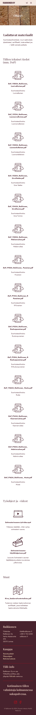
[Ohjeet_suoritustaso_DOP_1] (18, 68)
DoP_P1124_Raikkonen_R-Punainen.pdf (18, 297)
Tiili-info (12, 676)
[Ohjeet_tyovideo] (18, 507)
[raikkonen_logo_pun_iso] (9, 1)
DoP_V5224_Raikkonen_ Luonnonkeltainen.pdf (18, 146)
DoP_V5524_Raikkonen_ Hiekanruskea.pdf (18, 238)
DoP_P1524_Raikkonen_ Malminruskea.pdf (18, 448)
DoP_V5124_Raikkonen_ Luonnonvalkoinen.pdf (18, 115)
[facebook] (20, 702)
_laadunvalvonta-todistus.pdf (20, 598)
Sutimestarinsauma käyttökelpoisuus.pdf (18, 551)
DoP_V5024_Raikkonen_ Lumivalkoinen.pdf (18, 85)
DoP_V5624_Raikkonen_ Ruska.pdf (18, 388)
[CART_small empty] (27, 2)
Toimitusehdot (8, 654)
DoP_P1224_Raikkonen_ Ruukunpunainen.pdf (18, 327)
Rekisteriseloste (9, 659)
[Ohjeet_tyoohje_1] (18, 535)
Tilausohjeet (7, 656)
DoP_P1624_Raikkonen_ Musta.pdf (18, 477)
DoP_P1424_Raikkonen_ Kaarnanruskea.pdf (18, 417)
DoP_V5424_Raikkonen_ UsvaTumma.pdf (18, 207)
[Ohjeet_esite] (18, 583)
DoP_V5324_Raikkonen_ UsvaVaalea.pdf (18, 177)
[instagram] (15, 702)
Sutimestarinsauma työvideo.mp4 (18, 522)
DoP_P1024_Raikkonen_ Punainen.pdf (18, 268)
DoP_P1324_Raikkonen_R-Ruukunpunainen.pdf (18, 358)
